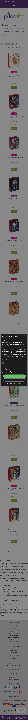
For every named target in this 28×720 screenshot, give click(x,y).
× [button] (24, 335)
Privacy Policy (5, 359)
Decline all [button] (14, 380)
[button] (14, 383)
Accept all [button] (14, 376)
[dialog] (14, 360)
